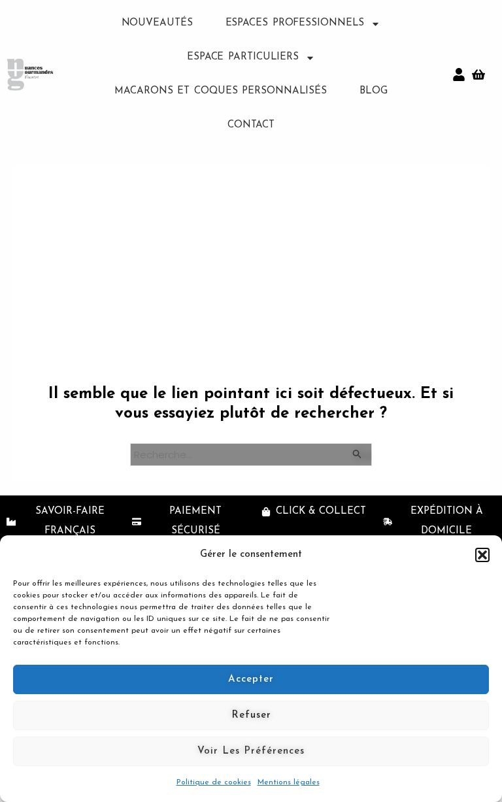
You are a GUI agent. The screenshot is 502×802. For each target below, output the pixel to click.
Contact (251, 125)
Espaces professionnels (295, 23)
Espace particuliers (243, 57)
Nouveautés (157, 23)
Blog (374, 91)
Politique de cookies (213, 782)
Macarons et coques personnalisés (220, 91)
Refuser (251, 715)
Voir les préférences (251, 751)
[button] (482, 554)
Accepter (251, 679)
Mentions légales (289, 782)
